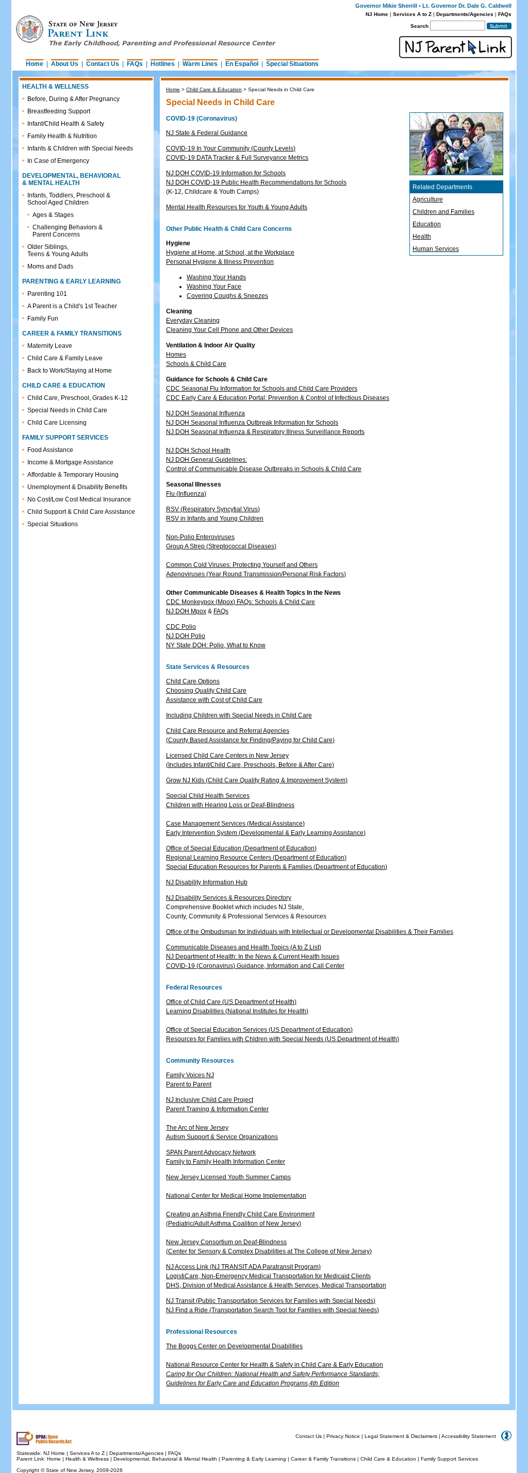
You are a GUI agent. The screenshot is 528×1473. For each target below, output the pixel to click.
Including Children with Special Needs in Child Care (239, 715)
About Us (64, 64)
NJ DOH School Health (198, 450)
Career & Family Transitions (323, 1459)
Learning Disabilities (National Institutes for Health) (237, 1011)
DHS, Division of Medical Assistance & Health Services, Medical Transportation (276, 1285)
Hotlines (163, 64)
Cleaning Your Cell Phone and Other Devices (229, 329)
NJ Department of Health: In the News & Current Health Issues (252, 956)
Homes (176, 354)
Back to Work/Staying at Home (69, 370)
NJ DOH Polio (185, 636)
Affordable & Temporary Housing (73, 474)
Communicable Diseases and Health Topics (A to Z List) (243, 947)
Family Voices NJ (190, 1075)
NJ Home (377, 14)
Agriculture (427, 199)
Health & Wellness (87, 1459)
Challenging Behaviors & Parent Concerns (67, 231)
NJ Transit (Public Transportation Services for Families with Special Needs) (270, 1300)
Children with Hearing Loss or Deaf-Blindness (230, 805)
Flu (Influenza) (186, 493)
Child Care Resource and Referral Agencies (227, 730)
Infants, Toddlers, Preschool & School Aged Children (68, 199)
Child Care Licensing (57, 422)
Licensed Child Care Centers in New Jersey (227, 755)
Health (421, 236)
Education (426, 224)
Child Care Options (193, 681)
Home (34, 64)
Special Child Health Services (208, 795)
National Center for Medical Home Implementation (236, 1195)
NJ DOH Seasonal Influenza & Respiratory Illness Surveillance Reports (265, 432)
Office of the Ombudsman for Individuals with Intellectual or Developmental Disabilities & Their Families (309, 931)
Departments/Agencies (464, 14)
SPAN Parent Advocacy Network (211, 1152)
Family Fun (42, 318)
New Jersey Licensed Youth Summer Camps (228, 1177)
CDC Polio (181, 626)
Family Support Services (449, 1459)
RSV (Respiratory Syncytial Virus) (213, 509)
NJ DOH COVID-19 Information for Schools (226, 173)
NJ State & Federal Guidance (207, 133)
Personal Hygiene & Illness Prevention (220, 261)
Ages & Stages (53, 215)
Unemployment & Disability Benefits (77, 487)
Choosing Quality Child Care (206, 690)
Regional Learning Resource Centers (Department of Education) (256, 857)
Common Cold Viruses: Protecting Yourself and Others (242, 564)
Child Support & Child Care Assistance (81, 511)
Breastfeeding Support (58, 111)
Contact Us (102, 64)
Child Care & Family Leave (65, 358)
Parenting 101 (47, 293)
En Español (241, 64)
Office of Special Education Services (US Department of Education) (259, 1029)
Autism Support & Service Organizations (222, 1137)
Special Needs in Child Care (67, 410)
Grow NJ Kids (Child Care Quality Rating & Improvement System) (257, 780)
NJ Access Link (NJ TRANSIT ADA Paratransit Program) (243, 1266)
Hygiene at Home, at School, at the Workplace (230, 252)
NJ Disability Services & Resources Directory (228, 897)
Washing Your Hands (216, 277)
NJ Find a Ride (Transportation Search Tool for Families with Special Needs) (272, 1310)
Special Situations (292, 64)
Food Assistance (50, 450)
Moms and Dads (50, 266)
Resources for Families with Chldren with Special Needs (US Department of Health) (282, 1039)
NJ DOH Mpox (186, 611)
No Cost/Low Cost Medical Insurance (79, 499)
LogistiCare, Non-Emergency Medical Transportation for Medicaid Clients (268, 1276)
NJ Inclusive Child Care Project (209, 1099)
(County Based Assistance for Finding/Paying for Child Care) (250, 740)
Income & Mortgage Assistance (70, 462)
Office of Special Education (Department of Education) (241, 848)
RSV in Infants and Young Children (214, 518)
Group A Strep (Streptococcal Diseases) (221, 546)
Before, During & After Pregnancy (73, 99)
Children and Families (443, 211)
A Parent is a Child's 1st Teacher (72, 306)
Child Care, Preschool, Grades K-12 (77, 397)
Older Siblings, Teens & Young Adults (57, 250)
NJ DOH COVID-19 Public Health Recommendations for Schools (256, 182)
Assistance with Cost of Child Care (214, 700)
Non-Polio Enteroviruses (200, 537)
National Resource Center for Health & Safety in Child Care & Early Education (274, 1364)
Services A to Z (412, 14)
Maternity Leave (49, 345)
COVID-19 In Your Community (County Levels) (230, 148)
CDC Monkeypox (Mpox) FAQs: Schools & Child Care (240, 602)
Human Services (435, 249)
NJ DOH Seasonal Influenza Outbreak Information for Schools (252, 422)
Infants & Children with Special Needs (80, 148)
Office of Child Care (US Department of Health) (231, 1002)
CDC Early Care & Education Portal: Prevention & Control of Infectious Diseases (277, 397)
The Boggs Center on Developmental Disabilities (234, 1346)
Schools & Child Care (196, 363)
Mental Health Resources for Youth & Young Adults (236, 207)
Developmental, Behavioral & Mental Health (165, 1459)
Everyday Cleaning (193, 320)
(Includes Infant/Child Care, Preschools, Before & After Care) (250, 764)
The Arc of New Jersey (197, 1127)
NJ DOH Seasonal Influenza (205, 413)
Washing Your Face (214, 286)
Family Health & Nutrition (62, 136)
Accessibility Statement (468, 1436)
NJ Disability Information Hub (207, 882)
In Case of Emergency (58, 160)
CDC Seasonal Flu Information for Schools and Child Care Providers (261, 388)
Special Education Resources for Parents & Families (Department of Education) (276, 867)
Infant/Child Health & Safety (65, 123)
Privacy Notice (343, 1436)
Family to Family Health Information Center (225, 1161)
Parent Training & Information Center (217, 1109)
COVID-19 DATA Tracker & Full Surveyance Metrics (237, 157)
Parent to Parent (188, 1084)
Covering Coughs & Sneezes (227, 295)
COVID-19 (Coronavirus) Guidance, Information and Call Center (255, 965)
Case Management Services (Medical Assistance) (235, 823)
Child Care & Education (214, 89)
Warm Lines (200, 64)
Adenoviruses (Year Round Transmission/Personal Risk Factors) (256, 574)
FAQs (505, 14)
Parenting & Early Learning (254, 1459)
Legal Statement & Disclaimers (401, 1436)
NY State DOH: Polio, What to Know (216, 645)
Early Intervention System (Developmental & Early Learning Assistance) (266, 832)
